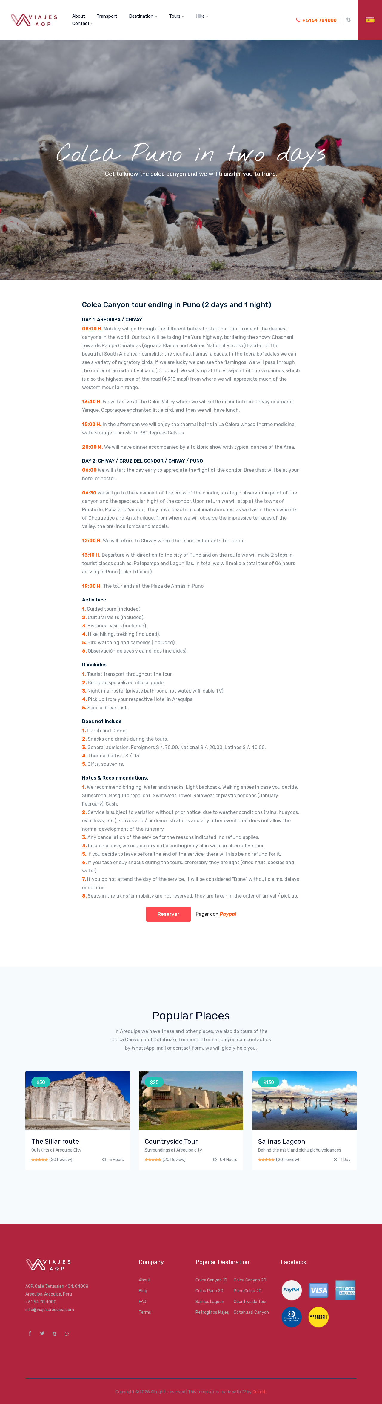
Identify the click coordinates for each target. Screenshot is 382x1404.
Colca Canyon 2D (250, 1280)
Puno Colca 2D (247, 1290)
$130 (269, 1082)
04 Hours (228, 1159)
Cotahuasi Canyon (251, 1312)
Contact (81, 23)
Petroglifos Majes (212, 1312)
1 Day (346, 1159)
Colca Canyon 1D (211, 1280)
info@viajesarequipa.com (49, 1309)
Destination (142, 16)
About (78, 16)
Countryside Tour (250, 1301)
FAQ (142, 1301)
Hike (201, 16)
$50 (41, 1082)
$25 (154, 1082)
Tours (175, 16)
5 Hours (116, 1159)
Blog (143, 1290)
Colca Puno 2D (209, 1290)
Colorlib (259, 1391)
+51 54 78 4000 (40, 1302)
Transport (107, 16)
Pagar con (214, 914)
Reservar (168, 914)
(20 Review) (60, 1159)
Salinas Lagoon (209, 1301)
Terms (145, 1312)
